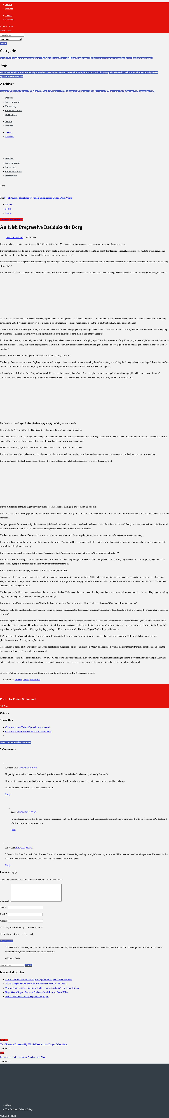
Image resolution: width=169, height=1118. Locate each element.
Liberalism (12, 76)
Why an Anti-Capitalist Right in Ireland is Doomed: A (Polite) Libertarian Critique (42, 988)
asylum (84, 72)
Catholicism (134, 72)
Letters (93, 58)
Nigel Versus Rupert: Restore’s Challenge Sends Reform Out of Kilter (36, 992)
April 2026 (48, 91)
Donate (9, 8)
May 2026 (37, 91)
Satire (136, 58)
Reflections (54, 58)
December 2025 (101, 91)
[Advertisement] (84, 295)
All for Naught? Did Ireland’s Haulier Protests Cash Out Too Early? (35, 983)
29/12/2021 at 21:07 (24, 847)
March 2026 (59, 91)
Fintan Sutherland (14, 237)
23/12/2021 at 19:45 (27, 812)
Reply (8, 794)
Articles (3, 58)
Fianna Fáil (92, 72)
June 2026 (27, 91)
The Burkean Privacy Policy (18, 1109)
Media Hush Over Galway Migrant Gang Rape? (27, 996)
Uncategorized (83, 58)
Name (3, 907)
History (72, 58)
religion (150, 72)
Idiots (124, 58)
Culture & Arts (41, 58)
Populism (110, 72)
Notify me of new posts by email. (18, 934)
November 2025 (117, 91)
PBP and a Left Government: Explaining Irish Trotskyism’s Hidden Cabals (38, 979)
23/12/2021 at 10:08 (28, 767)
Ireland (17, 58)
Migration (36, 72)
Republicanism (57, 72)
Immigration (25, 72)
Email (3, 914)
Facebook (9, 19)
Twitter (8, 15)
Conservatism (70, 72)
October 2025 (131, 91)
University (64, 58)
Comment (5, 901)
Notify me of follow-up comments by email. (23, 927)
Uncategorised (146, 58)
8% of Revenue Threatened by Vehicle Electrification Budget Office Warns (38, 197)
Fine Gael (45, 72)
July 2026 (17, 91)
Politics (10, 58)
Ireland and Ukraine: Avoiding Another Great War (22, 1057)
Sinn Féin (124, 72)
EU (79, 72)
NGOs (143, 72)
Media (20, 76)
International (27, 58)
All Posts (4, 706)
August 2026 (6, 91)
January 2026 (87, 91)
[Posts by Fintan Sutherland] (4, 692)
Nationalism (13, 72)
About (8, 4)
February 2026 (73, 91)
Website (3, 920)
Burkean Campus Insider (109, 58)
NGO (117, 72)
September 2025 (146, 91)
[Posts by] (3, 237)
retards (130, 58)
